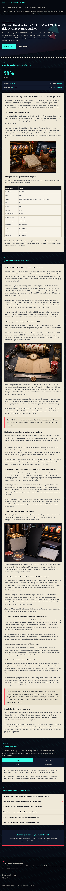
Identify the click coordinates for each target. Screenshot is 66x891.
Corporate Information (29, 7)
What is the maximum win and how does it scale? (20, 812)
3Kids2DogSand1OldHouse (14, 863)
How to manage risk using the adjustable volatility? (21, 817)
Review (9, 7)
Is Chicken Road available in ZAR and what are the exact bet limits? (26, 796)
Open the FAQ (23, 46)
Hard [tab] (17, 764)
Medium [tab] (48, 760)
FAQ (20, 7)
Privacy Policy (41, 7)
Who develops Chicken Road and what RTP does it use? (22, 801)
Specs (3, 7)
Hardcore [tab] (48, 764)
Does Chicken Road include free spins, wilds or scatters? (22, 807)
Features (14, 7)
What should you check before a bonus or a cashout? (21, 822)
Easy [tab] (17, 760)
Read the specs (9, 46)
